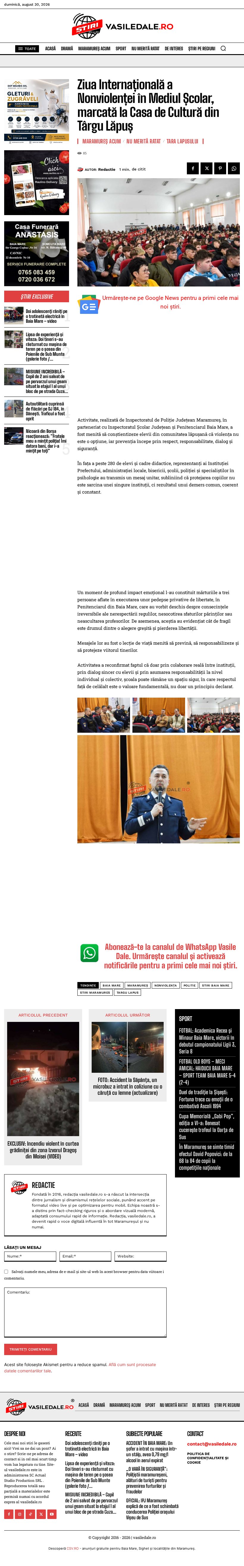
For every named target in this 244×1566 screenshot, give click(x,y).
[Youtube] (52, 1514)
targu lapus (128, 992)
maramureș (137, 985)
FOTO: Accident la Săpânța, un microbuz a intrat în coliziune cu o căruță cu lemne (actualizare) (127, 1086)
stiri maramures (95, 992)
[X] (206, 168)
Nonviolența (165, 985)
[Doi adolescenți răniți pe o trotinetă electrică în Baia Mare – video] (14, 315)
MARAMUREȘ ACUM (101, 141)
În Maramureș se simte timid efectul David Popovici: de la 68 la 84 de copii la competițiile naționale (206, 1157)
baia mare (112, 985)
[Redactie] (81, 170)
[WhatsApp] (234, 168)
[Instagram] (19, 1514)
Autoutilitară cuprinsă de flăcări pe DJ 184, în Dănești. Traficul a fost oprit (45, 411)
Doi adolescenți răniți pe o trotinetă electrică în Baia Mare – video (46, 316)
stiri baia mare (215, 985)
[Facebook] (193, 168)
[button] (223, 48)
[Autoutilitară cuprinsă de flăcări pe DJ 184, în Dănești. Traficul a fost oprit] (14, 408)
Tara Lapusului (182, 141)
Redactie (106, 169)
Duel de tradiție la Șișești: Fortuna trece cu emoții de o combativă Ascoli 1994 (206, 1099)
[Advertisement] (158, 372)
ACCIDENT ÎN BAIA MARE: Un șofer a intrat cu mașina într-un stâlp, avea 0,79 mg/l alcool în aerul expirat (151, 1451)
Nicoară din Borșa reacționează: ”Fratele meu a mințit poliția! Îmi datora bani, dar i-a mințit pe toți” (46, 440)
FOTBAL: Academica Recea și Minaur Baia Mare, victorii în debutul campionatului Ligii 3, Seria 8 (207, 1041)
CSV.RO (73, 1548)
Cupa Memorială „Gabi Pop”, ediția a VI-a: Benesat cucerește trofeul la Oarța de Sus (206, 1126)
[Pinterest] (220, 168)
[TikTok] (30, 1514)
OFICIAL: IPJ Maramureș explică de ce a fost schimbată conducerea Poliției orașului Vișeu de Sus (152, 1509)
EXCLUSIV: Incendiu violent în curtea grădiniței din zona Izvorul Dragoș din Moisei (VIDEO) (43, 1150)
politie (190, 985)
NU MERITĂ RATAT (143, 141)
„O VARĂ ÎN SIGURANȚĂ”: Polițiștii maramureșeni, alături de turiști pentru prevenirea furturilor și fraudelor (147, 1480)
